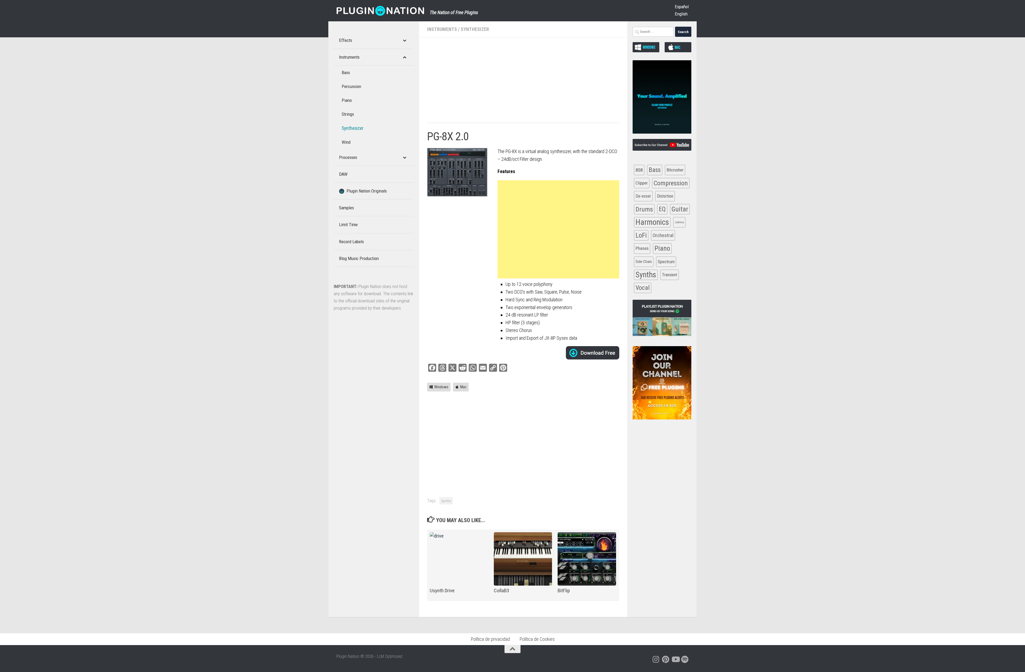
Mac (463, 387)
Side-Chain (644, 261)
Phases (642, 248)
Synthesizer (475, 29)
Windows (441, 387)
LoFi (641, 235)
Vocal (643, 287)
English (681, 14)
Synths (446, 501)
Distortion (665, 196)
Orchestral (663, 235)
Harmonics (652, 222)
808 (639, 170)
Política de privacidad (490, 639)
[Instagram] (656, 659)
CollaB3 (501, 590)
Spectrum (666, 261)
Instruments (442, 29)
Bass (655, 170)
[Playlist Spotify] (685, 659)
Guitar (680, 209)
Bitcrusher (675, 170)
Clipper (642, 183)
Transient (669, 274)
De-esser (643, 196)
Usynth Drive (442, 590)
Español (682, 6)
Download (592, 352)
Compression (671, 183)
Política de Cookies (537, 639)
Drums (644, 209)
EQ (662, 209)
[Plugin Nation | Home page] (380, 11)
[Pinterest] (665, 659)
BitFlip (564, 590)
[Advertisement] (523, 82)
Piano (662, 248)
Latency (679, 222)
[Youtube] (675, 659)
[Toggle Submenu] (404, 40)
